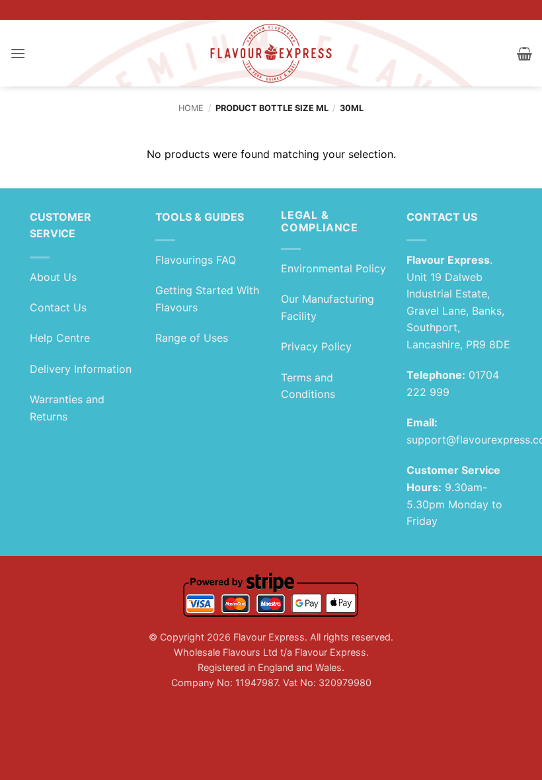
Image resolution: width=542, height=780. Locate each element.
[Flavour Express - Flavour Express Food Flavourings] (271, 53)
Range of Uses (191, 337)
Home (191, 108)
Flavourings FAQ (195, 259)
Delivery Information (81, 368)
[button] (18, 53)
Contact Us (58, 307)
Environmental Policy (333, 268)
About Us (53, 277)
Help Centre (60, 337)
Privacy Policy (316, 346)
